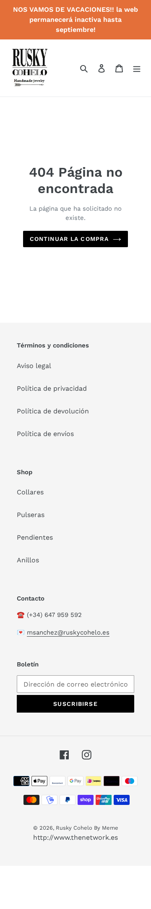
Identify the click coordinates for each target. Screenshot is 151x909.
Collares (30, 492)
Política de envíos (45, 434)
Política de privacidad (52, 388)
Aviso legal (34, 366)
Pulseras (30, 515)
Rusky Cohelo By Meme (87, 828)
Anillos (28, 560)
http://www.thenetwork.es (75, 837)
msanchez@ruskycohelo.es (68, 632)
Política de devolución (53, 411)
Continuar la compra (69, 238)
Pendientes (35, 537)
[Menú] (137, 68)
